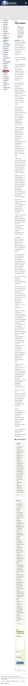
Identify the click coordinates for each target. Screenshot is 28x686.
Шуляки (5, 89)
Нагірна (5, 56)
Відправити (20, 663)
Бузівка (5, 26)
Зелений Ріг (6, 33)
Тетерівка (5, 80)
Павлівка (5, 67)
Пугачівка (5, 71)
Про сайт (3, 681)
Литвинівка (6, 50)
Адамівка (5, 20)
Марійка (5, 52)
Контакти (23, 681)
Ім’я (17, 651)
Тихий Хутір (6, 84)
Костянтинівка (7, 45)
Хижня (5, 86)
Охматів (5, 65)
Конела (5, 35)
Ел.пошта (18, 657)
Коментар (19, 636)
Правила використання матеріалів (13, 681)
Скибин (5, 74)
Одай (4, 60)
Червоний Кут (6, 87)
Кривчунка (6, 47)
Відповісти (19, 494)
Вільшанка (6, 28)
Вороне (5, 30)
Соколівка (6, 76)
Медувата (5, 54)
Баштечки (5, 22)
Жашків (10, 3)
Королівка (6, 43)
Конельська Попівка (6, 38)
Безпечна (5, 24)
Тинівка (5, 82)
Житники (5, 31)
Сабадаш (5, 72)
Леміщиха (5, 48)
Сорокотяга (6, 78)
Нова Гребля (6, 58)
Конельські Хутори (6, 41)
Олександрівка (7, 61)
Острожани (6, 63)
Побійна (5, 69)
